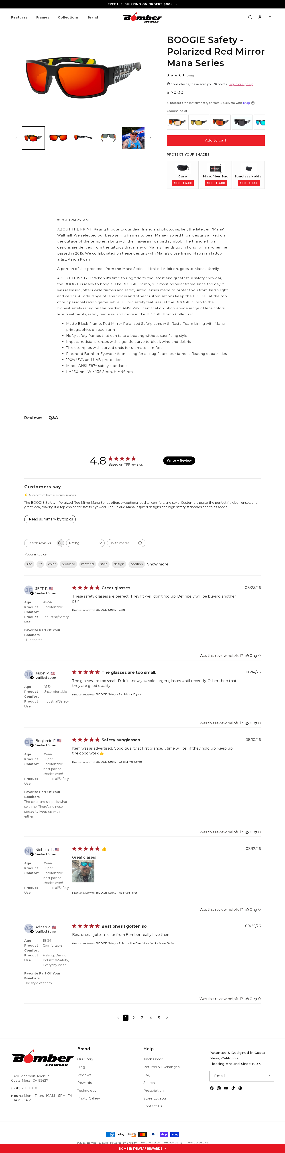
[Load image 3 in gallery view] (83, 138)
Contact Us (152, 1106)
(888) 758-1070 (24, 1088)
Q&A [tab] (53, 417)
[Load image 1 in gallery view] (33, 138)
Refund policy (150, 1142)
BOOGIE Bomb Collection (170, 314)
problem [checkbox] (68, 564)
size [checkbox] (29, 564)
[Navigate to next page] (167, 1018)
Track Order (153, 1059)
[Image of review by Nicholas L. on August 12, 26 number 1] (83, 871)
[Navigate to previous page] (118, 1018)
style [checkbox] (104, 564)
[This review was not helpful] (255, 656)
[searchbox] (40, 543)
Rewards (84, 1083)
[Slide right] (151, 138)
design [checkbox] (119, 564)
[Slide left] (16, 138)
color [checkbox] (52, 564)
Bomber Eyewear (98, 1142)
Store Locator (155, 1098)
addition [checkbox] (136, 564)
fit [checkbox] (40, 564)
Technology (87, 1091)
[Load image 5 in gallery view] (133, 138)
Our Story (85, 1059)
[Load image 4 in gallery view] (108, 138)
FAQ (147, 1075)
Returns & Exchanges (161, 1067)
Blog (81, 1067)
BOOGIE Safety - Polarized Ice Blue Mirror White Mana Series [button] (135, 943)
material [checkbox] (87, 564)
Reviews (84, 1075)
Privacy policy (173, 1142)
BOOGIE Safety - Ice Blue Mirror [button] (116, 892)
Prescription (153, 1091)
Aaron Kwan (79, 259)
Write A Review (179, 460)
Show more (158, 564)
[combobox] (85, 543)
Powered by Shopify (123, 1142)
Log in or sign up (241, 84)
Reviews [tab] (33, 417)
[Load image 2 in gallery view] (58, 138)
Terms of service (197, 1142)
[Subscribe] (269, 1076)
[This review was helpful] (247, 656)
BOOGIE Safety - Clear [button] (110, 609)
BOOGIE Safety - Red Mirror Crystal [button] (119, 694)
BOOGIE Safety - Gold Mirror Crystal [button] (119, 761)
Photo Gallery (88, 1098)
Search (149, 1083)
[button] (142, 1148)
